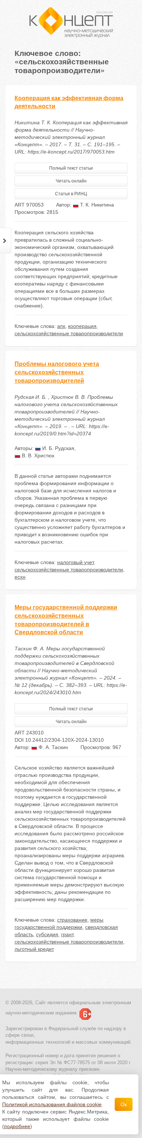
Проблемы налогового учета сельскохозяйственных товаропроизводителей (57, 372)
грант (67, 934)
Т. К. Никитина (96, 205)
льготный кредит (34, 949)
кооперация (82, 326)
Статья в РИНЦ (71, 193)
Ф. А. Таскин (52, 747)
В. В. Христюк (37, 455)
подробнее (17, 1126)
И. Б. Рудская (57, 448)
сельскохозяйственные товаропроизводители (69, 333)
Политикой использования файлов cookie (52, 1104)
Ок (124, 1104)
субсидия (47, 934)
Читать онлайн (71, 181)
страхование (72, 920)
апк (61, 326)
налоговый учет (75, 562)
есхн (20, 577)
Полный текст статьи (71, 168)
